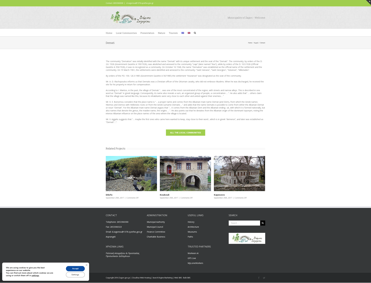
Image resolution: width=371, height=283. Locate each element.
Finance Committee (156, 231)
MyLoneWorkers (195, 263)
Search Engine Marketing (162, 277)
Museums (192, 231)
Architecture (193, 226)
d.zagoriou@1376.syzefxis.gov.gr (139, 3)
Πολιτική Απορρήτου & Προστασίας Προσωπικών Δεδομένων (122, 254)
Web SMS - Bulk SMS (182, 277)
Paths (190, 236)
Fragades (165, 194)
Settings (75, 274)
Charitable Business (156, 236)
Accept (75, 268)
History (191, 222)
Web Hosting (145, 277)
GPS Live (192, 258)
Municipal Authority (156, 222)
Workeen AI (193, 253)
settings (35, 275)
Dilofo (217, 194)
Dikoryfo (111, 194)
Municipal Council (155, 226)
